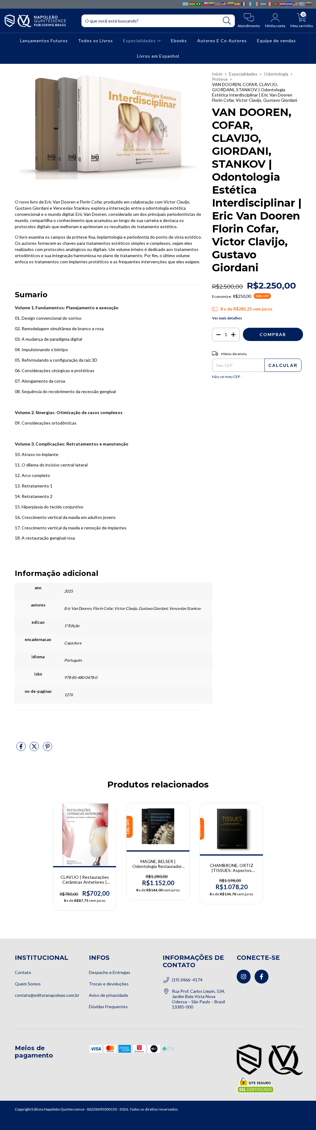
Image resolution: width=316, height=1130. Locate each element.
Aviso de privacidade (108, 995)
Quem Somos (28, 983)
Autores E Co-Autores (222, 40)
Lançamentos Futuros (44, 40)
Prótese (220, 79)
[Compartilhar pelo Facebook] (21, 748)
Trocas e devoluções (109, 983)
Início (217, 73)
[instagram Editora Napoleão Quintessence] (244, 977)
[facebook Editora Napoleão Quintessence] (261, 977)
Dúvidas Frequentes (108, 1006)
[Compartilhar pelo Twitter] (35, 748)
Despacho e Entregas (109, 972)
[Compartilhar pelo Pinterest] (47, 748)
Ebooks (179, 40)
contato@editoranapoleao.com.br (47, 995)
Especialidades (140, 40)
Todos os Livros (95, 40)
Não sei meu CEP (226, 376)
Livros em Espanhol (158, 56)
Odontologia (276, 73)
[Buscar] (227, 21)
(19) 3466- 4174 (187, 979)
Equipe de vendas (276, 40)
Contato (23, 972)
